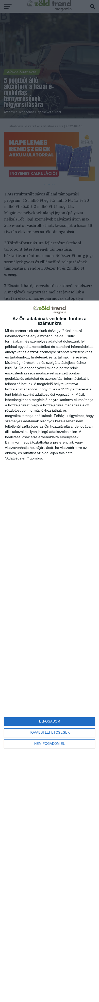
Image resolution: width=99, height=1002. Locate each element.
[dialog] (49, 651)
